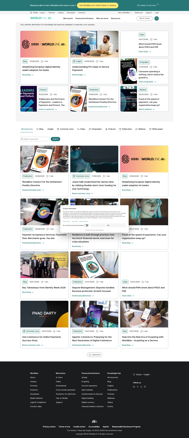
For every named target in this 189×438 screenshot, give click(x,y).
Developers (71, 13)
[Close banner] (158, 5)
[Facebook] (137, 387)
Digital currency (88, 402)
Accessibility (94, 427)
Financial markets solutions (93, 406)
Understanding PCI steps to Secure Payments (90, 68)
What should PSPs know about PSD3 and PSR (150, 45)
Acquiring (85, 382)
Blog (109, 382)
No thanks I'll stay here (146, 5)
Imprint (106, 427)
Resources (115, 18)
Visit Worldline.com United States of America (97, 5)
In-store (59, 377)
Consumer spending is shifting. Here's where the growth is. (151, 74)
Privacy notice (49, 427)
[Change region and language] (150, 375)
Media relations (36, 398)
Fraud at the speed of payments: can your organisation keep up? (149, 102)
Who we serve (102, 18)
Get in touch (144, 18)
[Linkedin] (134, 387)
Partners (52, 13)
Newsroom (139, 13)
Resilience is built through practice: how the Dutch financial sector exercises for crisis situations (93, 238)
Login (157, 13)
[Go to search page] (156, 18)
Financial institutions (84, 18)
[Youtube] (141, 387)
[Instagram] (145, 387)
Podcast (110, 394)
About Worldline (124, 13)
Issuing (84, 377)
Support (149, 13)
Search (55, 139)
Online (58, 382)
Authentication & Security (92, 394)
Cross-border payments (65, 390)
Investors (81, 13)
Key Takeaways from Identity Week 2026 (44, 287)
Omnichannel (61, 386)
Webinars (111, 398)
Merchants (68, 18)
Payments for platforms (66, 394)
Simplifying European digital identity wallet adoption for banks (41, 68)
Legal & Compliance (38, 402)
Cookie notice (79, 427)
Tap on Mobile (62, 398)
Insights (110, 386)
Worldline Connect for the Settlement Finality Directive (102, 100)
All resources (112, 377)
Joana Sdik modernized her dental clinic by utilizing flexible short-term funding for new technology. (94, 185)
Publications (112, 390)
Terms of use (64, 427)
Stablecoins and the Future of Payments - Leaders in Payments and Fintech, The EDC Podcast (52, 102)
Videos (110, 402)
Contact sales (36, 406)
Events (110, 406)
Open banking (87, 390)
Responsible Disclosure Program (126, 427)
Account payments (89, 386)
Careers (61, 13)
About (32, 377)
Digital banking (87, 398)
